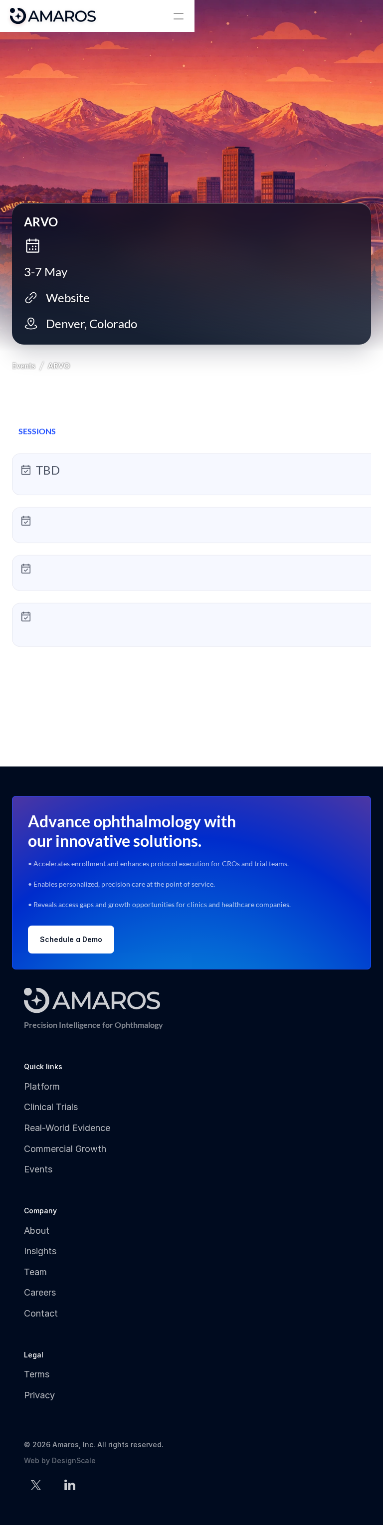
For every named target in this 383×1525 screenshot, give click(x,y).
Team (35, 1272)
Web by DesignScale (60, 1460)
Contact (41, 1313)
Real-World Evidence (67, 1128)
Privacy (39, 1395)
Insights (40, 1251)
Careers (40, 1292)
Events (23, 365)
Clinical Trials (51, 1107)
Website (68, 297)
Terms (36, 1374)
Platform (42, 1086)
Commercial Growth (65, 1149)
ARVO (59, 365)
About (36, 1230)
